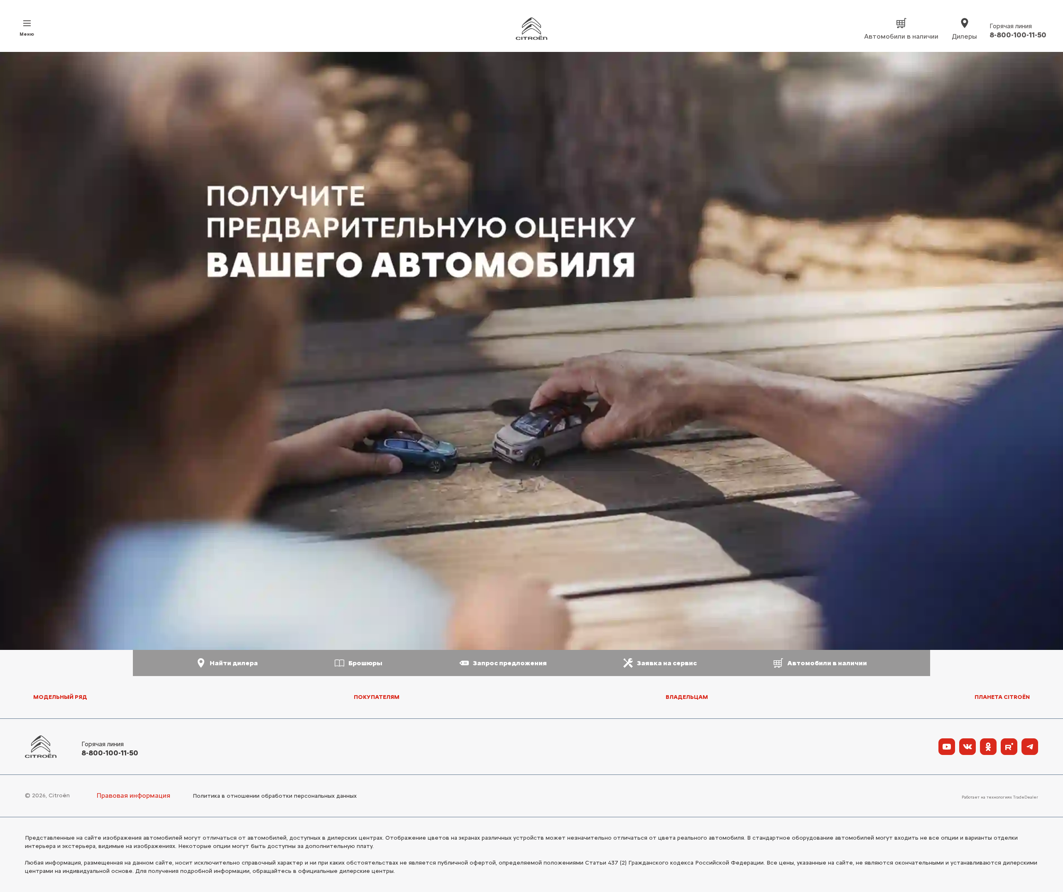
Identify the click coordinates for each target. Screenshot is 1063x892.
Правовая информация (133, 795)
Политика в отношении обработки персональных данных (275, 795)
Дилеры (964, 36)
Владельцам (687, 697)
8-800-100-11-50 (109, 752)
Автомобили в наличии (901, 36)
